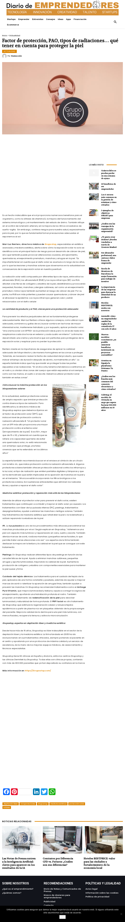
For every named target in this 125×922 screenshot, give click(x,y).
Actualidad (14, 35)
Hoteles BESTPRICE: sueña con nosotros (107, 307)
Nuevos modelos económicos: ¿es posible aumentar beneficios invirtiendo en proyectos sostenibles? (108, 344)
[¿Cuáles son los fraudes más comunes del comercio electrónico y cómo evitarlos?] (94, 378)
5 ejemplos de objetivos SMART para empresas (107, 214)
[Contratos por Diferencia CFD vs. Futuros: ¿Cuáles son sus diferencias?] (62, 840)
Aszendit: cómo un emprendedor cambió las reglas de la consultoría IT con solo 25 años (109, 322)
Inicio (4, 35)
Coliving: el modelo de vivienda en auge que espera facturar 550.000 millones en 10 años (108, 402)
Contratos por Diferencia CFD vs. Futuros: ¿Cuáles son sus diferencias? (58, 861)
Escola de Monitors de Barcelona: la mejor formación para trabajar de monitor (109, 275)
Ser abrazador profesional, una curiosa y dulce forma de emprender (108, 258)
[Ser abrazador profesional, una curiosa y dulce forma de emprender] (94, 255)
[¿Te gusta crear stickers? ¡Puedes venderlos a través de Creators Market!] (94, 239)
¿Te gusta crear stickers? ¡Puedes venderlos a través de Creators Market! (109, 242)
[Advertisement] (44, 183)
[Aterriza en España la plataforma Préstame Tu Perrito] (94, 362)
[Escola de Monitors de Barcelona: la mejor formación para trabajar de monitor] (94, 270)
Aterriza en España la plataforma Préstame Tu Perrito (107, 365)
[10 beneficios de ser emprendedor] (94, 186)
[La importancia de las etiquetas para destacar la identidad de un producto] (94, 289)
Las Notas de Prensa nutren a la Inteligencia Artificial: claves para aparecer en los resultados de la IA (19, 863)
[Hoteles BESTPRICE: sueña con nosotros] (94, 305)
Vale (62, 917)
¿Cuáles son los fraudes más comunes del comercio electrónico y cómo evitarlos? (108, 382)
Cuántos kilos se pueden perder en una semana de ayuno (108, 174)
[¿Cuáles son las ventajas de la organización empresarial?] (94, 226)
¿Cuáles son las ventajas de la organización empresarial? (108, 228)
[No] (121, 913)
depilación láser (11, 804)
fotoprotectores (28, 804)
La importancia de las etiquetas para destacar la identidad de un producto (108, 292)
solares (7, 807)
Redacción (16, 56)
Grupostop (43, 804)
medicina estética (58, 804)
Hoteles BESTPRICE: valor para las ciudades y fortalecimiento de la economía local (99, 863)
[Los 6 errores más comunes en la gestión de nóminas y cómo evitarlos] (94, 196)
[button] (115, 22)
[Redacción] (5, 56)
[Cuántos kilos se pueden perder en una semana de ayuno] (94, 172)
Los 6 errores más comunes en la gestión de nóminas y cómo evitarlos (109, 199)
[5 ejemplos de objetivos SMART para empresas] (94, 212)
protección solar (76, 804)
